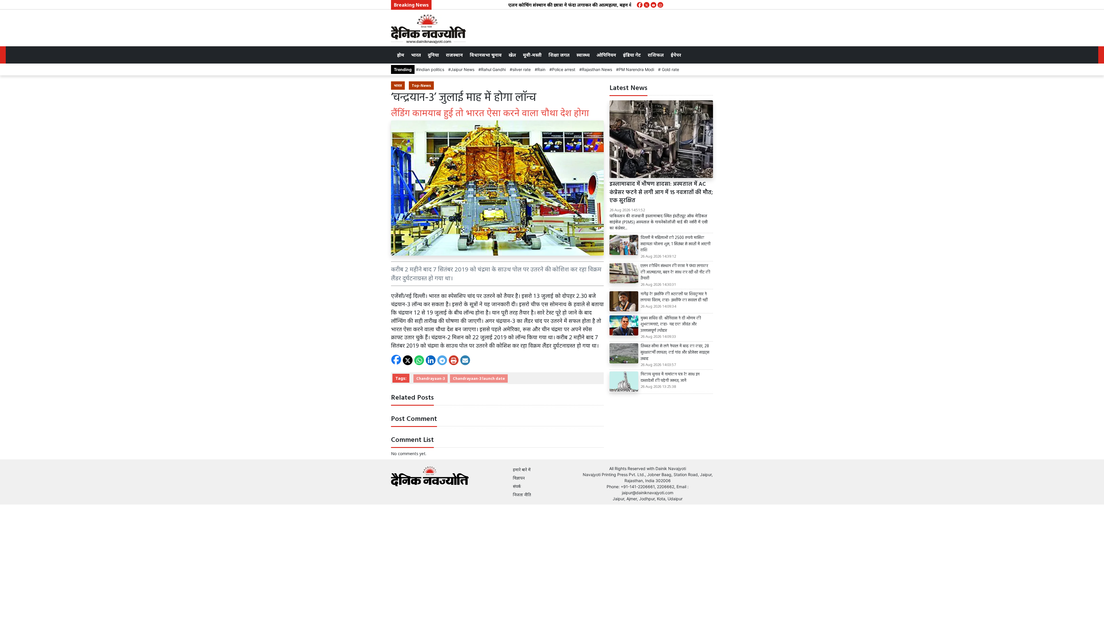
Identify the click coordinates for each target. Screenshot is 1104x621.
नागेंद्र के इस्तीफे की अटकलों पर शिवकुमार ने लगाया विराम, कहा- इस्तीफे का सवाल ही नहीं (674, 297)
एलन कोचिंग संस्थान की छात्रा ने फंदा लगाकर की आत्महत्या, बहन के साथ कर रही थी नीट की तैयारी (575, 5)
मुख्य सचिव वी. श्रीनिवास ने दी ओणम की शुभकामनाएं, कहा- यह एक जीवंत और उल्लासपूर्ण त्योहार (671, 324)
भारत (416, 55)
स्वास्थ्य (583, 55)
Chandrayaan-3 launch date (479, 378)
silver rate (521, 69)
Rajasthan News (597, 69)
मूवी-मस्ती (532, 55)
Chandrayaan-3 (430, 378)
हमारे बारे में (522, 469)
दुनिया (433, 55)
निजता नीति (522, 494)
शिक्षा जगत (559, 55)
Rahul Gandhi (493, 69)
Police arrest (563, 69)
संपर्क (517, 486)
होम (400, 55)
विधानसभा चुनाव (486, 55)
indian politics (431, 69)
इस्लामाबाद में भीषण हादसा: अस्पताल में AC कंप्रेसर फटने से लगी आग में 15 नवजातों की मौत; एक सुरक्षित (661, 192)
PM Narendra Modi (636, 69)
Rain (541, 69)
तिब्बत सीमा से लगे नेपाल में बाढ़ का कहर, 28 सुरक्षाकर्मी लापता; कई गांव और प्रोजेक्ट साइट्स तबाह (675, 352)
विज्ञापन (519, 478)
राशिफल (656, 55)
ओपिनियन (606, 55)
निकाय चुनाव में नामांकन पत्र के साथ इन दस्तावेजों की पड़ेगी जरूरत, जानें (670, 377)
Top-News (421, 85)
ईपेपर (676, 55)
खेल (512, 55)
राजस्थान (454, 55)
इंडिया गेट (632, 55)
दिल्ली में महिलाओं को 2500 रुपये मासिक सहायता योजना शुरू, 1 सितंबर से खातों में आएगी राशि (675, 244)
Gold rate (670, 69)
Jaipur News (462, 69)
